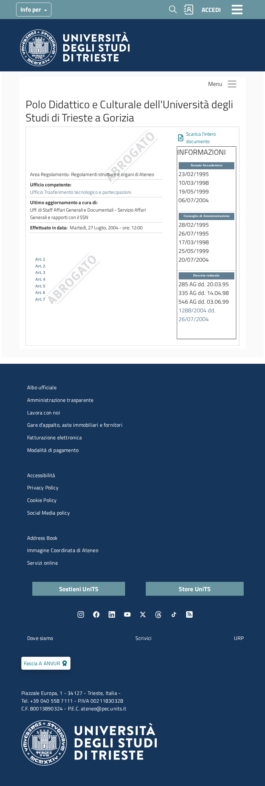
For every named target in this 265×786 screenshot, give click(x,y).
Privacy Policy (42, 487)
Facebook (96, 614)
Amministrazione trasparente (60, 400)
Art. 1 (40, 259)
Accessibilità (41, 475)
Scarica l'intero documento (201, 137)
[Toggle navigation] (237, 9)
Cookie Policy (42, 500)
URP (239, 638)
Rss (189, 614)
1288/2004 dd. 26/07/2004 (197, 314)
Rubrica (188, 9)
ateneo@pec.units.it (103, 708)
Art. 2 (40, 266)
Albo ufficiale (42, 387)
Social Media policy (48, 513)
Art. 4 (40, 279)
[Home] (75, 49)
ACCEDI (211, 9)
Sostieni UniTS (79, 588)
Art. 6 (40, 292)
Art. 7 (40, 299)
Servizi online (42, 563)
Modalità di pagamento (53, 450)
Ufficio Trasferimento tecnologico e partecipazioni (80, 192)
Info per (31, 9)
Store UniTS (194, 588)
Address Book (42, 538)
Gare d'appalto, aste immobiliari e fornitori (74, 425)
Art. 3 (40, 272)
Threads (158, 614)
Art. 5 (40, 286)
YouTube (127, 614)
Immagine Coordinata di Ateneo (62, 550)
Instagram (81, 614)
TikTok (174, 614)
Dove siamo (40, 638)
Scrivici (143, 638)
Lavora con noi (43, 412)
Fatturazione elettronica (54, 437)
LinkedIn (112, 614)
